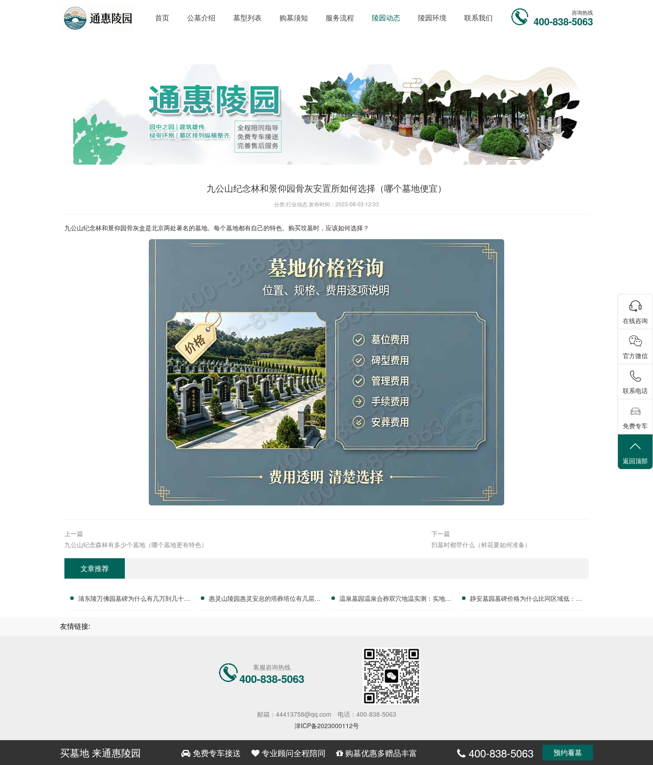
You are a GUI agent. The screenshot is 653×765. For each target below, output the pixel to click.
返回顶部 (635, 460)
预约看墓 (567, 752)
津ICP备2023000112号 (327, 725)
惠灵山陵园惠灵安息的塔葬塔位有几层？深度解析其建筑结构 (265, 599)
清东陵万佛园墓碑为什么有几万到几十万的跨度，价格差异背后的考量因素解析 (134, 599)
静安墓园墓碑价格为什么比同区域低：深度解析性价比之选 (526, 599)
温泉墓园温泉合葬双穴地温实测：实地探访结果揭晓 (395, 599)
